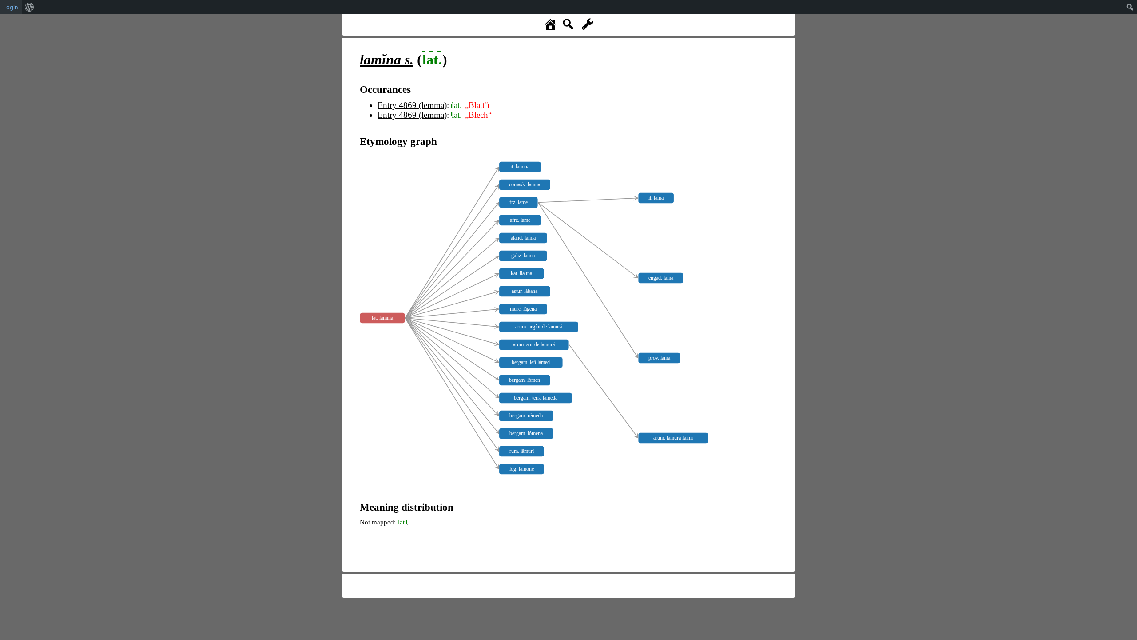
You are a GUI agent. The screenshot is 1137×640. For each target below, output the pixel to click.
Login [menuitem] (10, 7)
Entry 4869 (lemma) (412, 105)
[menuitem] (29, 7)
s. (386, 60)
